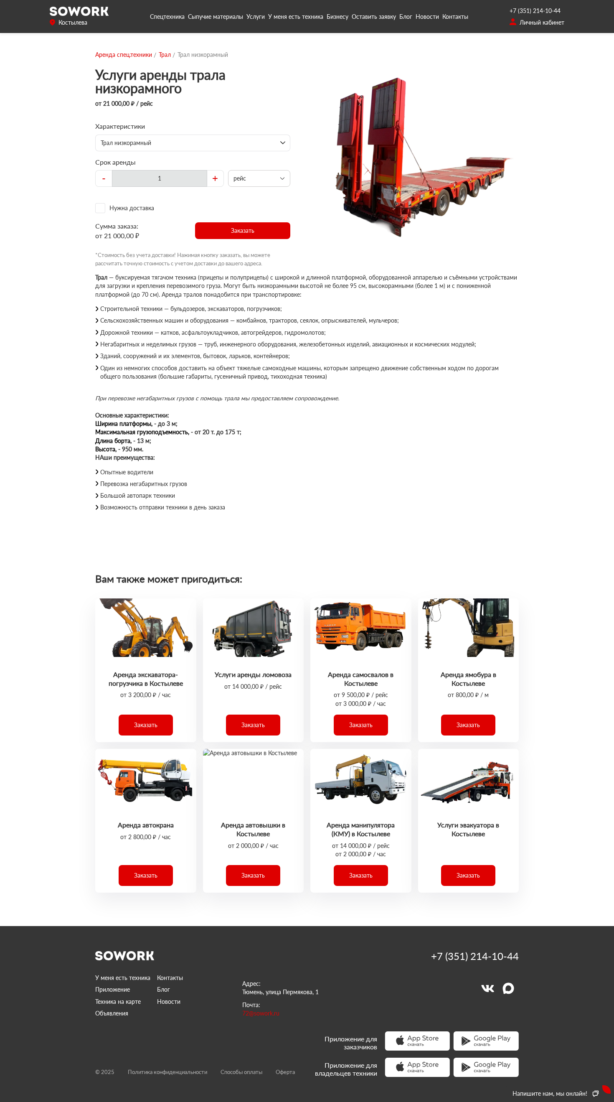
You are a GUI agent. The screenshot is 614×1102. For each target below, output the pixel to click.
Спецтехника (167, 16)
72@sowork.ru (260, 1013)
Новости (427, 16)
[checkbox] (192, 208)
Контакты (455, 16)
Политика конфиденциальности (167, 1072)
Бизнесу (337, 16)
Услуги (255, 16)
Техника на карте (118, 1001)
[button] (243, 230)
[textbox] (159, 178)
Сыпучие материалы (215, 16)
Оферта (285, 1072)
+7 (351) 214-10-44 (535, 10)
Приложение (112, 989)
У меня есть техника (295, 16)
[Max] (508, 988)
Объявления (111, 1013)
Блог (405, 16)
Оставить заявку (374, 16)
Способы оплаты (241, 1072)
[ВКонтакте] (487, 988)
